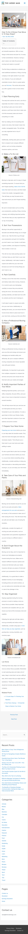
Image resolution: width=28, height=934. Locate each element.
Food (3, 838)
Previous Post (14, 714)
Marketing (4, 856)
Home (3, 851)
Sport (3, 872)
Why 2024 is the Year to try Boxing (11, 776)
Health (3, 848)
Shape (3, 869)
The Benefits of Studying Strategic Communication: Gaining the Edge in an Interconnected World (13, 789)
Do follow (4, 822)
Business (4, 812)
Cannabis (4, 814)
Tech (3, 875)
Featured (4, 833)
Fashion (4, 830)
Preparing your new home (9, 430)
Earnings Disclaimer (7, 898)
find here (9, 85)
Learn (3, 854)
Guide (3, 846)
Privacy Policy (10, 928)
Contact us (5, 893)
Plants (3, 861)
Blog (3, 809)
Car (3, 817)
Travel (3, 880)
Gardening (5, 843)
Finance (4, 835)
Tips (4, 36)
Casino (4, 819)
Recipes (4, 864)
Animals (4, 804)
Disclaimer (5, 896)
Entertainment (6, 827)
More (3, 859)
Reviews (4, 867)
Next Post (14, 719)
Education (4, 825)
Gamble (4, 840)
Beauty (4, 806)
